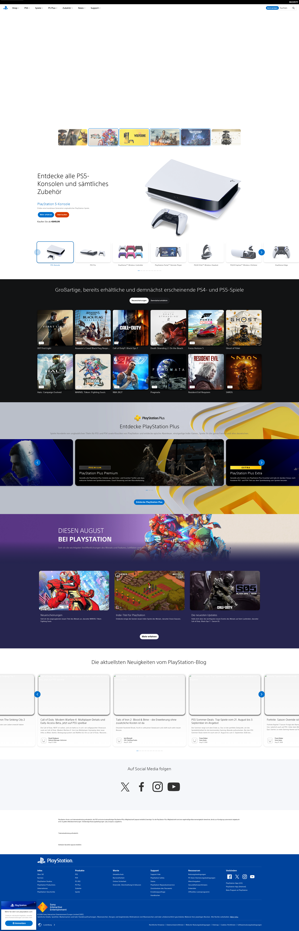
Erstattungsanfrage (158, 892)
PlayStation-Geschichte (46, 892)
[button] (72, 137)
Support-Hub (155, 874)
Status (153, 881)
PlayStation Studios (44, 881)
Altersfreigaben (194, 881)
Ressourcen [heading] (194, 870)
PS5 (26, 8)
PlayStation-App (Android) (236, 887)
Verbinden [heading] (231, 870)
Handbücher (155, 895)
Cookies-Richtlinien (228, 925)
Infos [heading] (39, 870)
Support (95, 8)
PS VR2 (77, 881)
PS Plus (51, 8)
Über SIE (40, 874)
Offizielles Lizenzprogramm (199, 892)
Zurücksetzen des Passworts (161, 888)
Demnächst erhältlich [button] (159, 300)
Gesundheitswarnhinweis (197, 885)
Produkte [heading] (79, 870)
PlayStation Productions (46, 885)
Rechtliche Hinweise (156, 925)
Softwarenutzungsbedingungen (250, 925)
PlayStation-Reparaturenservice (163, 885)
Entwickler (192, 888)
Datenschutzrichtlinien (175, 925)
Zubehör (67, 8)
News (81, 8)
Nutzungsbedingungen (197, 874)
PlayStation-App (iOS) (234, 883)
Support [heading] (155, 870)
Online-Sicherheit (119, 881)
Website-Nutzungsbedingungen (198, 925)
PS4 (76, 878)
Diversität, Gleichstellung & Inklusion (127, 885)
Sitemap (215, 925)
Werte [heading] (116, 870)
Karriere (40, 878)
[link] (74, 597)
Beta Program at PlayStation (236, 890)
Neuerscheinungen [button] (139, 300)
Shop (14, 8)
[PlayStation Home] (6, 8)
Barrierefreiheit (118, 878)
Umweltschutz (118, 874)
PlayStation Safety (157, 878)
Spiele (38, 8)
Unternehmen (42, 888)
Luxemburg (47, 925)
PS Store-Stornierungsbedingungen (201, 878)
